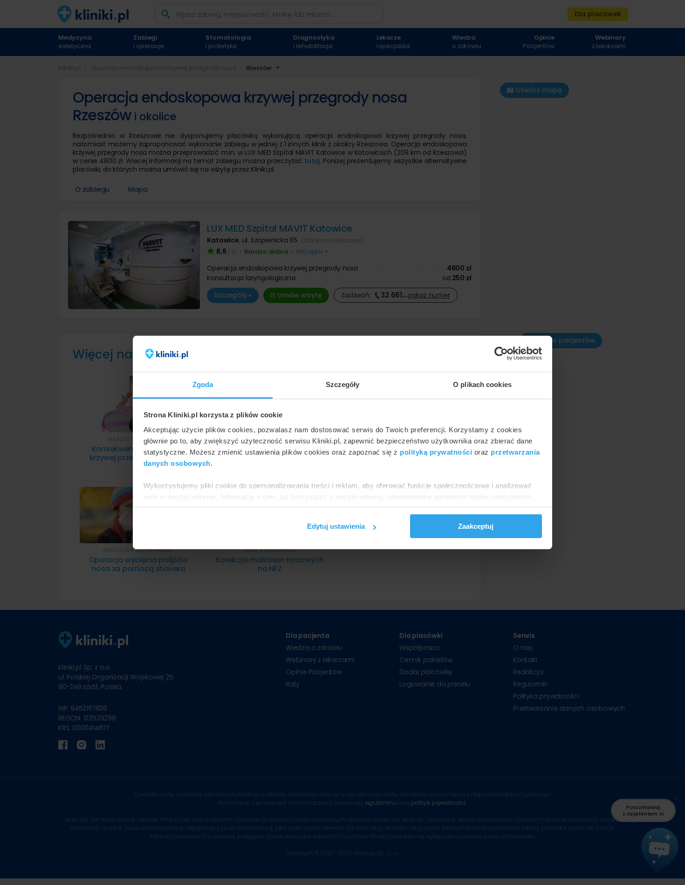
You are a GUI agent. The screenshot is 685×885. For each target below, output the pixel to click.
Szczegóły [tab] (343, 384)
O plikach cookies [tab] (482, 384)
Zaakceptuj (475, 526)
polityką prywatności (436, 452)
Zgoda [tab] (202, 384)
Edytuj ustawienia (336, 526)
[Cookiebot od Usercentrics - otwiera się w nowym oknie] (501, 354)
